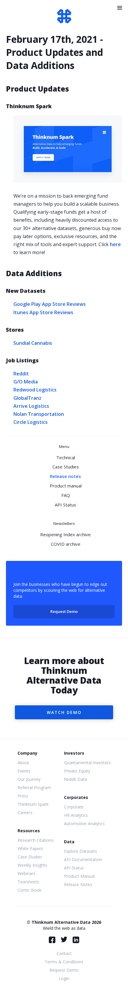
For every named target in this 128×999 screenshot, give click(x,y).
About (23, 762)
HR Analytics (76, 815)
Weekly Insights (32, 865)
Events (24, 771)
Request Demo (64, 611)
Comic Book (29, 890)
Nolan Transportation (38, 414)
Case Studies (65, 467)
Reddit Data (75, 779)
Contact (64, 953)
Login (64, 978)
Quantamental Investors (87, 762)
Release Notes (78, 884)
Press (23, 796)
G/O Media (25, 381)
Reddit (21, 373)
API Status (65, 505)
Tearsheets (28, 882)
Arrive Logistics (31, 406)
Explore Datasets (80, 851)
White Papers (30, 848)
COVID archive (65, 544)
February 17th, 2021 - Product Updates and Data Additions (54, 52)
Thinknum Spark (33, 804)
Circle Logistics (30, 422)
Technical (65, 457)
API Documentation (83, 859)
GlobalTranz (27, 398)
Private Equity (77, 771)
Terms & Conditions (64, 962)
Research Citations (36, 840)
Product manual (66, 486)
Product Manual (79, 876)
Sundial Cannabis (32, 343)
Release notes (65, 476)
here (115, 244)
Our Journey (29, 779)
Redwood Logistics (35, 389)
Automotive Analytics (84, 823)
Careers (25, 812)
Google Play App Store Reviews (49, 304)
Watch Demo (64, 712)
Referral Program (34, 787)
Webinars (26, 873)
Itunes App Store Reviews (43, 312)
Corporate (74, 807)
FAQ (65, 495)
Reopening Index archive (65, 534)
